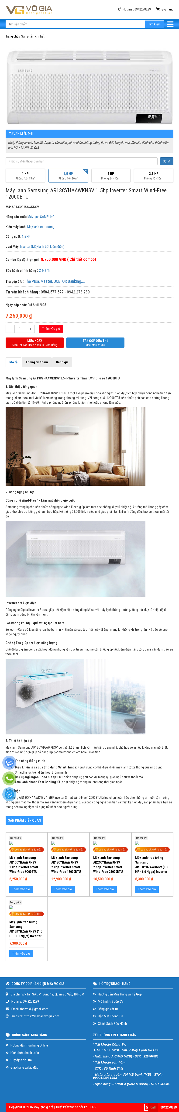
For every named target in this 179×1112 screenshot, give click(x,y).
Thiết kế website (67, 1107)
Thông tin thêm (36, 362)
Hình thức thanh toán (24, 1053)
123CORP (90, 1107)
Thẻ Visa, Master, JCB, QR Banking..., (55, 281)
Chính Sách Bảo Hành (112, 1024)
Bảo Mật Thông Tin (110, 1016)
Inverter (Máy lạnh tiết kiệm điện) (42, 246)
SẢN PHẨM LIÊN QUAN (24, 820)
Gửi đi (166, 161)
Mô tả (13, 362)
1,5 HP (26, 236)
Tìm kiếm (154, 24)
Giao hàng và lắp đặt (24, 1067)
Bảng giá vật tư (107, 1009)
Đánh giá (62, 362)
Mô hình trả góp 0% (110, 1001)
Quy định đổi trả (21, 1060)
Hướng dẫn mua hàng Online (29, 1045)
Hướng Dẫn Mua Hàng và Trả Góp (119, 994)
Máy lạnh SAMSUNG (41, 217)
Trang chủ (12, 36)
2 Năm (44, 270)
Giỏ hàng (167, 9)
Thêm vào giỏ (51, 329)
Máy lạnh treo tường (40, 227)
